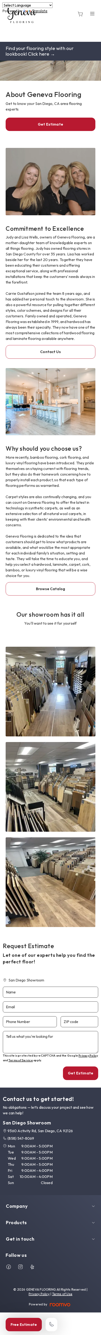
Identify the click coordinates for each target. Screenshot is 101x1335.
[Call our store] (51, 1324)
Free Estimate (24, 1324)
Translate (39, 10)
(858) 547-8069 (21, 1138)
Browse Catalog (50, 588)
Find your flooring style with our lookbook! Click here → (40, 51)
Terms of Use (62, 1294)
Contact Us (50, 351)
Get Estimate (50, 124)
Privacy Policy (88, 1055)
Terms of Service (20, 1060)
